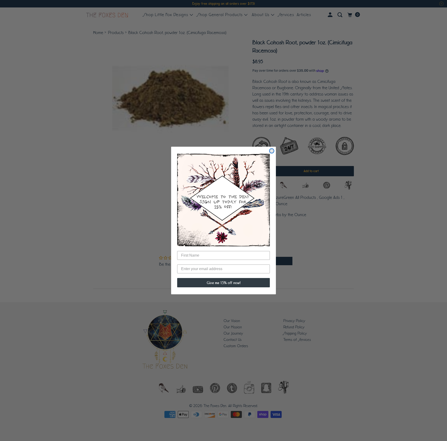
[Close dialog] (271, 151)
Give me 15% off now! (223, 282)
